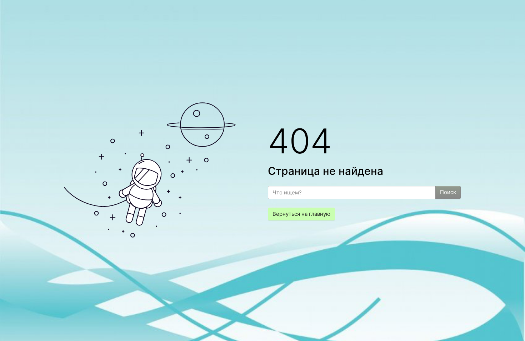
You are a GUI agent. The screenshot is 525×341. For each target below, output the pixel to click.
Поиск (448, 192)
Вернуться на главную (301, 213)
